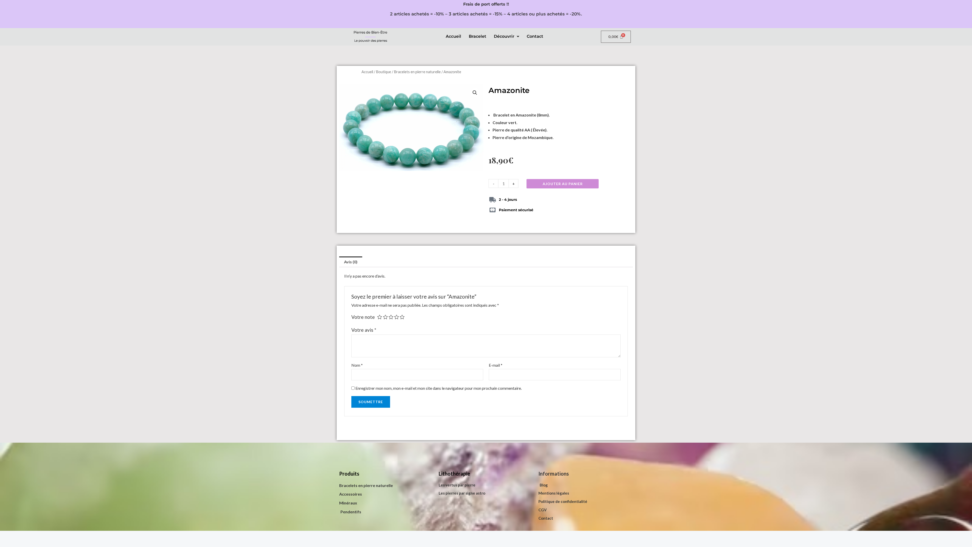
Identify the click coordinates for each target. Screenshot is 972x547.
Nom (357, 365)
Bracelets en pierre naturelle (417, 71)
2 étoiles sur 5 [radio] (385, 317)
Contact (535, 36)
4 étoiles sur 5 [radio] (396, 317)
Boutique (383, 71)
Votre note (363, 317)
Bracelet (477, 36)
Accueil (453, 36)
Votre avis (363, 330)
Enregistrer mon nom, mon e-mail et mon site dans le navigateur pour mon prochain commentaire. (438, 388)
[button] (506, 36)
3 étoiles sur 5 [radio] (391, 317)
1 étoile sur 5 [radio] (379, 317)
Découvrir (504, 36)
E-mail (495, 365)
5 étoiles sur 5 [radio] (402, 317)
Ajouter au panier (563, 184)
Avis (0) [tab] (350, 261)
